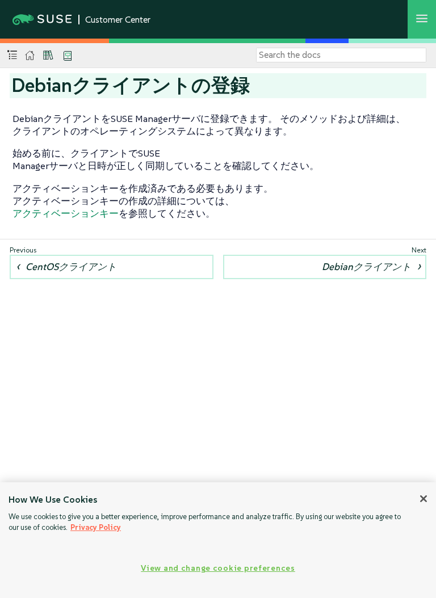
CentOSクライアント (71, 266)
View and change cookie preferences (218, 568)
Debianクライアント (366, 266)
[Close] (423, 498)
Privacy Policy (95, 527)
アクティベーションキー (65, 213)
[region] (218, 540)
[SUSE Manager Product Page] (48, 55)
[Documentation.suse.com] (30, 55)
